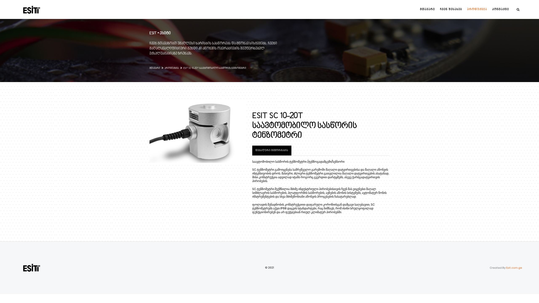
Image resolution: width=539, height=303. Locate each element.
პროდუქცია (172, 68)
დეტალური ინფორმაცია (271, 150)
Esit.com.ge (514, 268)
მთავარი (154, 68)
